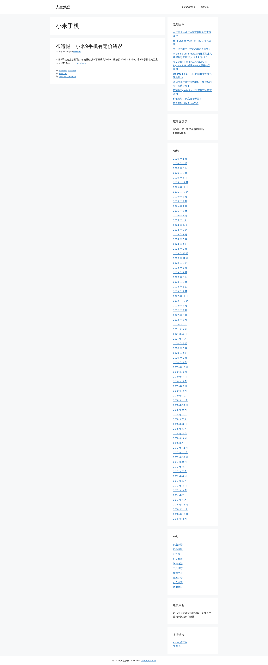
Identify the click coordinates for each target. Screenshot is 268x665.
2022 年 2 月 (180, 319)
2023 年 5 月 (180, 282)
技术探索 (178, 577)
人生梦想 (63, 7)
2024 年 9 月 (180, 229)
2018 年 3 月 (180, 438)
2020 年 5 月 (180, 348)
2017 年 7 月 (180, 471)
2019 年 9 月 (180, 372)
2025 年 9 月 (180, 196)
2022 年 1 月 (180, 324)
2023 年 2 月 (180, 291)
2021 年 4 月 (180, 334)
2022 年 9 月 (180, 305)
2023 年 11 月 (180, 258)
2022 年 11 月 (180, 296)
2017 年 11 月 (180, 452)
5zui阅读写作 (180, 642)
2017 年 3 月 (180, 490)
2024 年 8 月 (180, 234)
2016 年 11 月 (180, 509)
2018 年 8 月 (180, 414)
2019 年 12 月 (180, 367)
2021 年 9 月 (180, 329)
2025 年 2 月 (180, 215)
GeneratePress (148, 660)
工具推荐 (178, 568)
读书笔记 (178, 587)
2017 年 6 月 (180, 476)
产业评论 (63, 70)
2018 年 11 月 (180, 400)
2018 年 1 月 (179, 443)
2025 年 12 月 (180, 182)
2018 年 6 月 (180, 424)
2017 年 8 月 (180, 466)
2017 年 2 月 (180, 495)
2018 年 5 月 (180, 428)
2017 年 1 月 (179, 499)
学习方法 (178, 563)
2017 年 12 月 (180, 447)
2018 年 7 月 (180, 419)
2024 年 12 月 (180, 225)
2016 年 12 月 (180, 504)
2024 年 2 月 (180, 248)
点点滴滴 (178, 582)
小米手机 (63, 73)
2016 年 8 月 (180, 518)
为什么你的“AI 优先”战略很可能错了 (192, 49)
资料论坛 (205, 7)
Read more (82, 63)
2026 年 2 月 (180, 173)
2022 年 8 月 (180, 310)
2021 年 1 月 (179, 338)
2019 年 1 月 (180, 395)
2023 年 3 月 (180, 286)
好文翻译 (178, 558)
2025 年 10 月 (180, 191)
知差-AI (177, 646)
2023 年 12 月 (180, 253)
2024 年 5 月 (180, 239)
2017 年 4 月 (180, 485)
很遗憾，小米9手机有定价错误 (89, 46)
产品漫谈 (72, 70)
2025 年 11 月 (180, 187)
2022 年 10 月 (180, 300)
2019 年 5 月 (180, 381)
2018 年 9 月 (180, 409)
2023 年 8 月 (180, 267)
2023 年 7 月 (180, 272)
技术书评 (178, 573)
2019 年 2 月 (180, 390)
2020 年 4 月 (180, 353)
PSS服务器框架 (188, 7)
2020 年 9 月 (180, 343)
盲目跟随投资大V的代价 (185, 103)
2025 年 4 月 (180, 206)
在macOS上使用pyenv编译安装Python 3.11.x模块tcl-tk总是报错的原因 (191, 66)
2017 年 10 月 (180, 457)
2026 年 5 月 (180, 158)
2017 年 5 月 (180, 481)
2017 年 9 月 (180, 462)
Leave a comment (67, 76)
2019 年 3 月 (180, 386)
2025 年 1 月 (180, 220)
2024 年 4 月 (180, 244)
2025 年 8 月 (180, 201)
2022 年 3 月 (180, 315)
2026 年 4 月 (180, 163)
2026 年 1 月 (180, 177)
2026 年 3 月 (180, 168)
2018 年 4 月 (180, 433)
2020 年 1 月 (180, 362)
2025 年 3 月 (180, 210)
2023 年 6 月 (180, 277)
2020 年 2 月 (180, 357)
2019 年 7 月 (180, 376)
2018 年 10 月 (180, 405)
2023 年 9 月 (180, 263)
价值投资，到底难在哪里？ (187, 98)
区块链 (176, 554)
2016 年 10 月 (180, 514)
